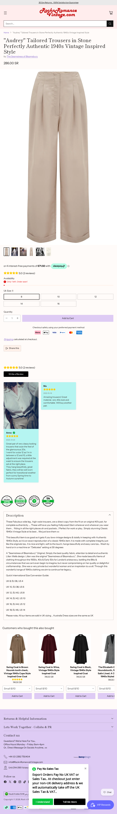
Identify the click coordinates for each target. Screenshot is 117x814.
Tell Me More (70, 801)
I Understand (43, 801)
